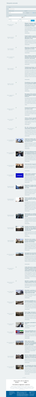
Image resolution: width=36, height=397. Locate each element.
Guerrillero (22, 386)
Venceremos (17, 388)
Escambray (18, 386)
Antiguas (27, 12)
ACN (30, 388)
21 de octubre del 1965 (32, 392)
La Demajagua (15, 387)
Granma (26, 386)
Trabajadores (29, 387)
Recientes (34, 12)
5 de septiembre (26, 388)
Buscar (33, 20)
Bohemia (23, 389)
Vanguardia (21, 388)
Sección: (10, 19)
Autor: (20, 19)
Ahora (15, 386)
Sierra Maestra (24, 387)
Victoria (11, 387)
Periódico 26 (19, 387)
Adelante (12, 386)
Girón (29, 386)
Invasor (31, 386)
